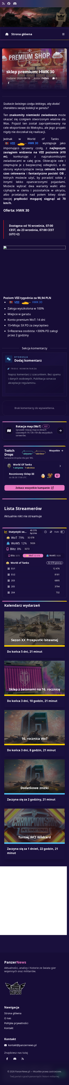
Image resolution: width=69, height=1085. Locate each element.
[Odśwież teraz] (51, 532)
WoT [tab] (34, 555)
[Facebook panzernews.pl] (8, 3)
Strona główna (21, 34)
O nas (7, 1018)
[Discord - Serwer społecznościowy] (15, 3)
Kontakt (8, 1028)
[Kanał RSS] (3, 3)
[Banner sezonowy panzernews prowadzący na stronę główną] (34, 17)
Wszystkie (54, 450)
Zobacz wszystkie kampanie (33, 487)
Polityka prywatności (16, 1023)
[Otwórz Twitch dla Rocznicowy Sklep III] (57, 476)
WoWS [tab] (55, 555)
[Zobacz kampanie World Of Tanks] (60, 466)
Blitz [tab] (15, 555)
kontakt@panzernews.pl (22, 1045)
